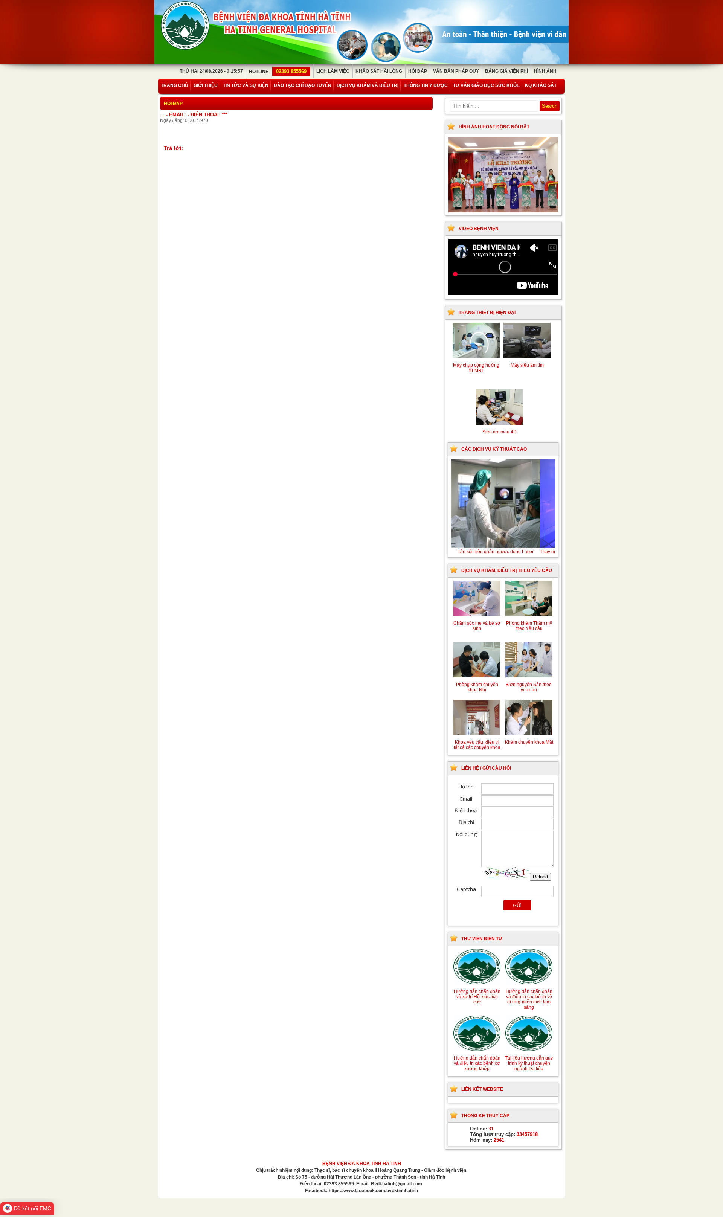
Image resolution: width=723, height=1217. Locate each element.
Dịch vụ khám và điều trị (367, 85)
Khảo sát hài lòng (378, 71)
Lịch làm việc (332, 71)
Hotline (278, 71)
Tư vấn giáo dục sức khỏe (486, 85)
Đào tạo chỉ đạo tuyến (302, 85)
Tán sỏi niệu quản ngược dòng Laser (506, 551)
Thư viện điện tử (481, 938)
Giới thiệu (206, 85)
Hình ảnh (545, 71)
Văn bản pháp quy (456, 71)
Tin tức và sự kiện (245, 85)
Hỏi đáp (417, 71)
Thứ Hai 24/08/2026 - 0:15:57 (211, 71)
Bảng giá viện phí (506, 71)
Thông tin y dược (426, 85)
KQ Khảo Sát (541, 85)
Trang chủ (174, 85)
